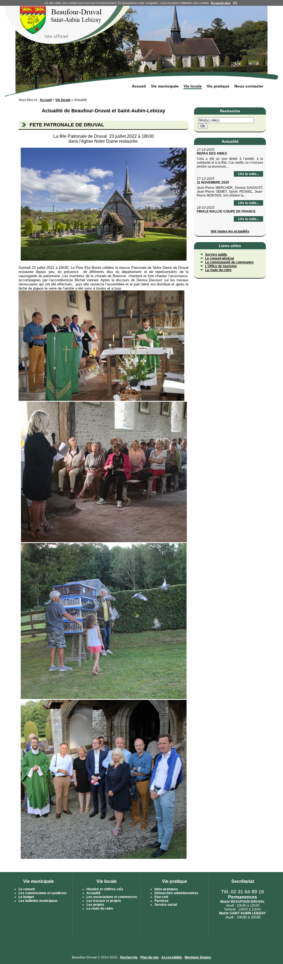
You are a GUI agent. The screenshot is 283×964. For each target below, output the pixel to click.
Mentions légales (198, 957)
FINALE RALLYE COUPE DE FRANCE (226, 211)
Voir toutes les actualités (230, 231)
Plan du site (149, 957)
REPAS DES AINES (212, 153)
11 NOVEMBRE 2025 (213, 182)
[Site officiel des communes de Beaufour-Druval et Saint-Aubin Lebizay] (69, 43)
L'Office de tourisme (221, 266)
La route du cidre (218, 270)
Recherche (129, 957)
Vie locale (62, 100)
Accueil (46, 100)
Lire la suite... (248, 174)
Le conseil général (219, 258)
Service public (216, 254)
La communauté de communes (229, 262)
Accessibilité (172, 957)
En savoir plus (220, 2)
